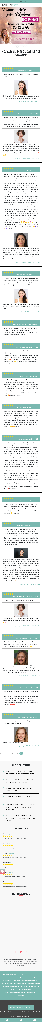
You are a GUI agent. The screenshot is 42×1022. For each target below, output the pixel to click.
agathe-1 (11, 853)
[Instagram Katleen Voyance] (26, 952)
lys (10, 834)
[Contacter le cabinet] (34, 1020)
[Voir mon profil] (7, 1020)
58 (12, 753)
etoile (10, 882)
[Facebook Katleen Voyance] (15, 952)
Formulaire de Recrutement (21, 1007)
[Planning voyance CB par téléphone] (21, 25)
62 (29, 753)
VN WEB (36, 1014)
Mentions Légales (28, 1011)
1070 (38, 753)
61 (25, 753)
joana (10, 862)
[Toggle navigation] (39, 5)
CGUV (35, 1011)
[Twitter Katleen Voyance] (21, 952)
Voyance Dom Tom (17, 1014)
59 (17, 753)
